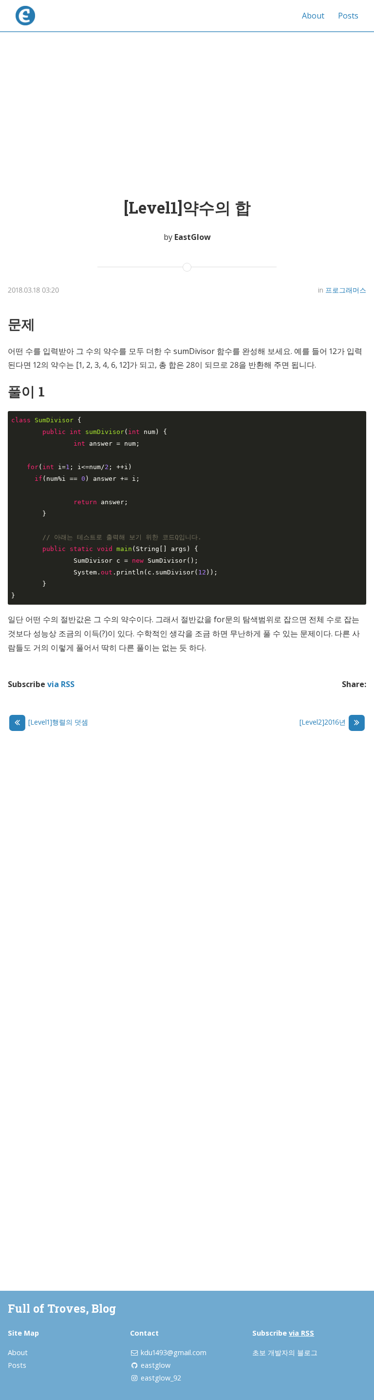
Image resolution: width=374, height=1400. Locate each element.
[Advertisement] (187, 104)
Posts (348, 15)
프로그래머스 (345, 290)
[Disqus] (187, 875)
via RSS (61, 684)
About (313, 15)
